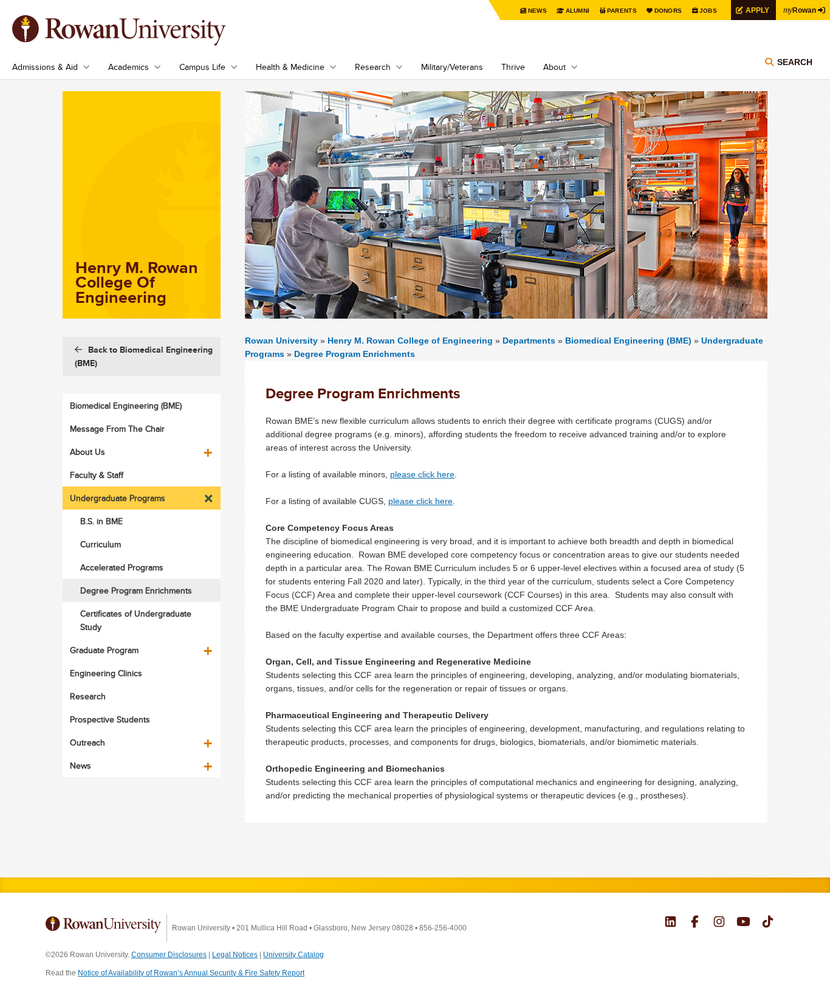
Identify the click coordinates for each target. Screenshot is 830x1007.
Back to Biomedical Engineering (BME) (144, 356)
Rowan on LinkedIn (670, 923)
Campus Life (202, 67)
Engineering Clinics (106, 673)
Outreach (87, 742)
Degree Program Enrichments (354, 354)
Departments (528, 340)
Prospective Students (110, 719)
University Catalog (293, 954)
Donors (668, 10)
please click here (422, 474)
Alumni (578, 10)
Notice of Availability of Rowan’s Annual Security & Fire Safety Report (191, 973)
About (554, 67)
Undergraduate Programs (117, 498)
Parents (622, 10)
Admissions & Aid (45, 67)
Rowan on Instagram (719, 923)
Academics (128, 67)
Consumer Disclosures (169, 954)
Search (794, 62)
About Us (87, 452)
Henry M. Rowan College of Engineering (411, 340)
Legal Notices (235, 954)
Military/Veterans (452, 67)
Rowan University (136, 30)
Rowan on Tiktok (767, 923)
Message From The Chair (117, 429)
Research (373, 67)
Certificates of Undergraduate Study (135, 620)
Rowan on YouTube (743, 923)
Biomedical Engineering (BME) (628, 340)
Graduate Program (104, 650)
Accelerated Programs (121, 567)
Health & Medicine (290, 67)
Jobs (708, 10)
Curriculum (100, 544)
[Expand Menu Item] (209, 448)
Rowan (799, 10)
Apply (757, 10)
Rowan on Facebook (694, 923)
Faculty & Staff (96, 475)
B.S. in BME (101, 521)
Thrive (513, 67)
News (537, 10)
